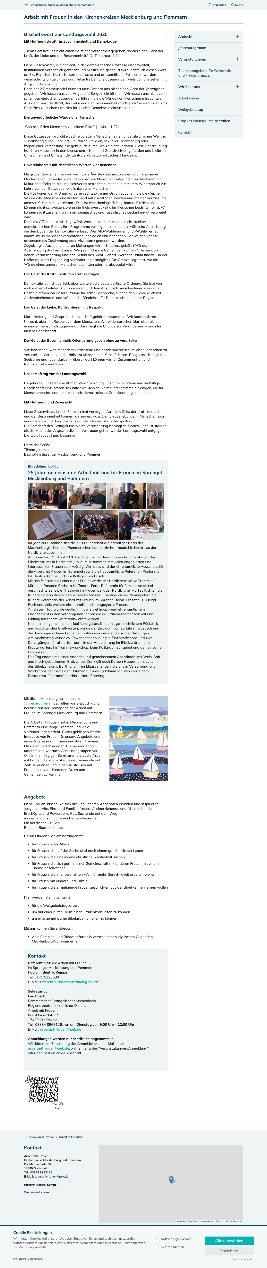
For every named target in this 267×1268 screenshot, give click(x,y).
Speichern (229, 1250)
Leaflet (180, 1221)
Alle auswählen (229, 1240)
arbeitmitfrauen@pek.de (60, 1029)
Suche (239, 5)
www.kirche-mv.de (41, 1137)
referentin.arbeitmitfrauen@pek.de (69, 982)
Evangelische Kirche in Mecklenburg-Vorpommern (62, 5)
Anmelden (219, 5)
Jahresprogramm (38, 703)
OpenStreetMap (195, 1221)
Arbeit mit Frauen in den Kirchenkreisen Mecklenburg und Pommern (105, 17)
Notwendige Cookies (176, 1239)
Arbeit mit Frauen (70, 1137)
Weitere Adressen (36, 1192)
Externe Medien (172, 1247)
